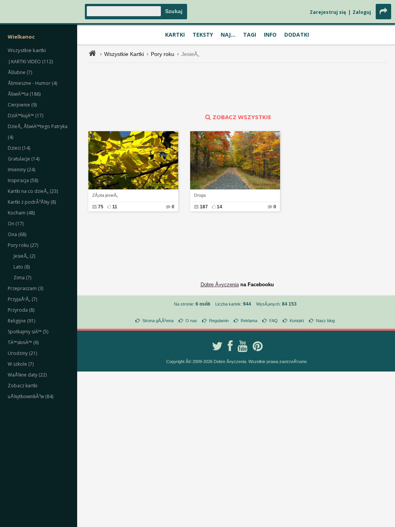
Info (270, 34)
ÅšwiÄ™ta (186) (24, 94)
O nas (191, 320)
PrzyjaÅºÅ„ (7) (22, 299)
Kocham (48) (21, 212)
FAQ (273, 320)
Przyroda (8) (21, 310)
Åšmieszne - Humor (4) (32, 83)
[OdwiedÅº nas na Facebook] (230, 346)
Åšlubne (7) (20, 72)
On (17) (16, 223)
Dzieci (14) (19, 148)
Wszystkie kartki (27, 50)
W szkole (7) (21, 364)
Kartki (175, 34)
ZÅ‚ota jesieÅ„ (105, 195)
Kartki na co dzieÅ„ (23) (33, 191)
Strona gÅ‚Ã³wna (158, 320)
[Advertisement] (237, 88)
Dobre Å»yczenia (220, 284)
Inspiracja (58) (23, 180)
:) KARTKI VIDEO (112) (30, 61)
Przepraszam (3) (25, 288)
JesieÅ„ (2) (24, 256)
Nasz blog (325, 320)
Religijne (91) (21, 321)
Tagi (249, 34)
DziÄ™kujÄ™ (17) (25, 115)
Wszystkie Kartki (124, 54)
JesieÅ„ (190, 54)
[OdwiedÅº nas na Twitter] (217, 346)
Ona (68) (17, 234)
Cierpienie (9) (22, 104)
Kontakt (297, 320)
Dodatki (296, 34)
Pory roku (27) (23, 245)
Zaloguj (362, 12)
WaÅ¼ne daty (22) (27, 375)
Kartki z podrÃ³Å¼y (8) (32, 202)
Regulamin (219, 320)
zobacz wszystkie (242, 117)
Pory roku (162, 54)
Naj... (228, 34)
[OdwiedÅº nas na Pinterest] (258, 346)
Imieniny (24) (21, 169)
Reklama (249, 320)
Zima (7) (22, 277)
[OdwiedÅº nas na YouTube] (243, 346)
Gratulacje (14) (23, 158)
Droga (200, 195)
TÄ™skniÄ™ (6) (23, 342)
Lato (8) (22, 267)
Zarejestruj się (328, 12)
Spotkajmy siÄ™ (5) (28, 331)
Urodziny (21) (22, 353)
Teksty (202, 34)
